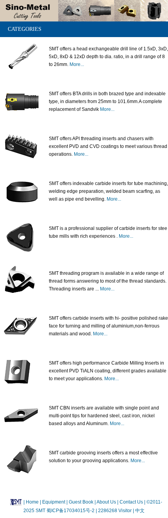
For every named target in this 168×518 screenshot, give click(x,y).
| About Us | (106, 502)
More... (77, 64)
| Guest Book (80, 502)
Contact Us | (131, 502)
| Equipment (53, 502)
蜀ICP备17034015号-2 (71, 510)
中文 (139, 510)
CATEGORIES (24, 29)
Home (32, 502)
